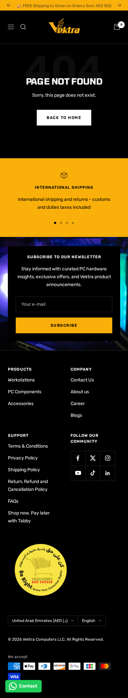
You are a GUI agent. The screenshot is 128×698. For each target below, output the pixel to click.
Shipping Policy (24, 470)
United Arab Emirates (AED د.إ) (40, 620)
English (88, 620)
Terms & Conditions (28, 446)
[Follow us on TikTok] (92, 473)
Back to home (64, 117)
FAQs (13, 501)
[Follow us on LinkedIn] (107, 473)
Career (78, 403)
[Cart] (117, 27)
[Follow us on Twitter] (92, 458)
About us (80, 392)
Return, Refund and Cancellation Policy (28, 485)
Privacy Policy (23, 458)
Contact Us (82, 380)
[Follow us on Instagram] (107, 458)
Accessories (20, 403)
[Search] (23, 27)
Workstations (21, 380)
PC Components (24, 392)
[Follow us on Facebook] (78, 458)
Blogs (76, 415)
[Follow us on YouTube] (78, 473)
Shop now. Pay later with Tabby (29, 517)
